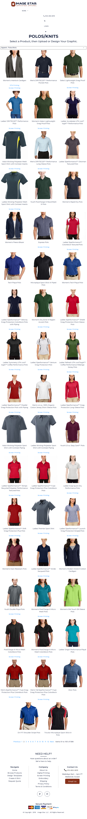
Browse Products (15, 773)
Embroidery (43, 778)
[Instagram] (47, 794)
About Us (43, 770)
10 (43, 742)
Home (14, 770)
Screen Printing (14, 88)
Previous (16, 742)
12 (48, 742)
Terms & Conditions (43, 786)
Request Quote (14, 781)
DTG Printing (14, 85)
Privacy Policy (43, 784)
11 (45, 742)
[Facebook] (39, 794)
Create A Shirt (14, 778)
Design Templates (14, 776)
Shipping (43, 781)
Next (52, 742)
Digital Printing (43, 773)
